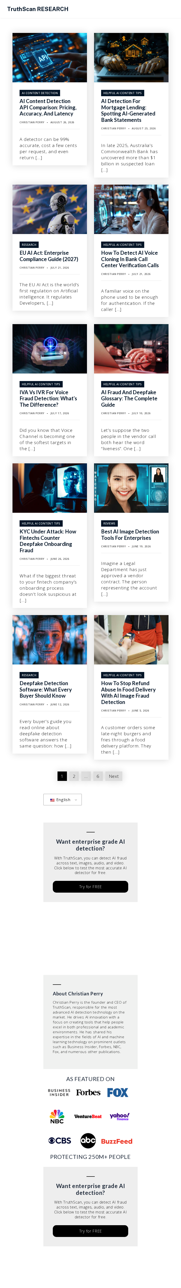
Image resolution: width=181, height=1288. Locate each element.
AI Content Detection (40, 93)
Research (29, 245)
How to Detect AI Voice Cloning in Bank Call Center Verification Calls (130, 259)
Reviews (109, 523)
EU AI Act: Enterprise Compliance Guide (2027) (49, 256)
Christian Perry (32, 122)
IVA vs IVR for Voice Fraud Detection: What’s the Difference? (48, 398)
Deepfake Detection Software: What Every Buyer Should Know (46, 689)
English (62, 799)
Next (114, 776)
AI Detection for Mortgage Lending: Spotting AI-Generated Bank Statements (128, 110)
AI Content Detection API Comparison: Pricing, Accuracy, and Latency (48, 107)
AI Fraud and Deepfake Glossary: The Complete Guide (129, 398)
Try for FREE (90, 886)
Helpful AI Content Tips (122, 93)
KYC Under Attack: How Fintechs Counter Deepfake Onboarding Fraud (48, 540)
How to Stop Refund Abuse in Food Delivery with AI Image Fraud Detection (128, 692)
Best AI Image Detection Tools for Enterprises (130, 534)
